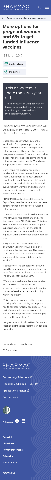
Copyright (8, 437)
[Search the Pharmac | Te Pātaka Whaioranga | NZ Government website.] (39, 8)
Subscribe (8, 456)
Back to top (12, 350)
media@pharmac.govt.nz (18, 114)
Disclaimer (8, 443)
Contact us (9, 397)
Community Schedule (16, 377)
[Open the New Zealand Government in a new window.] (25, 472)
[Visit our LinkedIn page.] (23, 421)
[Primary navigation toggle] (46, 8)
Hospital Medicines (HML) (18, 384)
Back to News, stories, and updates (26, 18)
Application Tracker (14, 390)
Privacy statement (12, 450)
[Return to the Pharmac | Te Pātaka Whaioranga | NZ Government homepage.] (16, 8)
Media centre (10, 462)
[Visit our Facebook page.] (17, 421)
